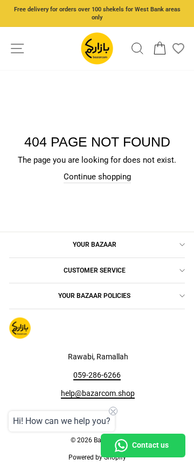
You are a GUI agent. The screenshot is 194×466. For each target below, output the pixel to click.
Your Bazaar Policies (94, 296)
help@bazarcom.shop (98, 393)
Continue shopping (97, 177)
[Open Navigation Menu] (17, 49)
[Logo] (97, 48)
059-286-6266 (97, 375)
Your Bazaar (94, 244)
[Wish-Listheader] (178, 48)
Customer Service (95, 270)
